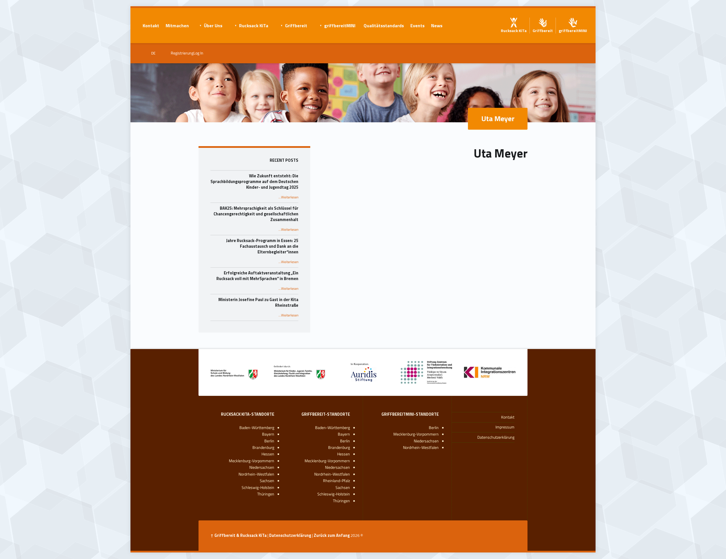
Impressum (504, 427)
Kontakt (151, 25)
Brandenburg (339, 447)
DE (153, 53)
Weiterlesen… (288, 197)
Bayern (344, 434)
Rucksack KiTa (253, 25)
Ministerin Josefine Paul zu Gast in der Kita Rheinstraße (258, 302)
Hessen (343, 454)
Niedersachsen (426, 441)
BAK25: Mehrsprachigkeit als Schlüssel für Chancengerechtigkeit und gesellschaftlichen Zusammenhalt (256, 214)
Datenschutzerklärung (495, 437)
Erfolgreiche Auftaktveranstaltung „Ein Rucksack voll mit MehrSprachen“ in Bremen (257, 276)
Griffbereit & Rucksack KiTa (240, 535)
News (436, 25)
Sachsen (342, 487)
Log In (198, 53)
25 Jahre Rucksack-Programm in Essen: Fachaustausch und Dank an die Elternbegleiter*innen (262, 246)
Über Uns (213, 25)
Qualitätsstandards (384, 25)
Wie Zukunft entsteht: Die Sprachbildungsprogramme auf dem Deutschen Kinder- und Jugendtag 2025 (254, 181)
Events (417, 25)
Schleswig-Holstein (333, 494)
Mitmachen (177, 25)
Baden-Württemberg (332, 427)
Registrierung (182, 53)
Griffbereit (296, 25)
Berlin (434, 427)
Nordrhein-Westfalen (421, 447)
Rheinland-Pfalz (336, 481)
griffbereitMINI (339, 25)
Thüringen (341, 501)
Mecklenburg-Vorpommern (416, 434)
